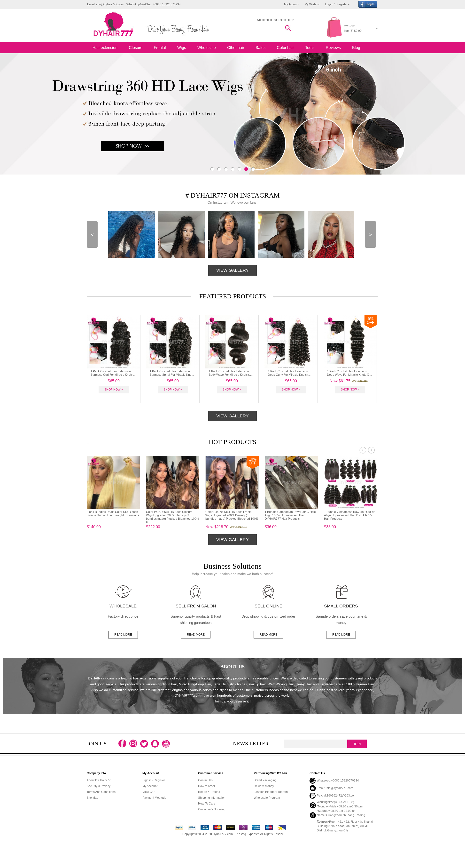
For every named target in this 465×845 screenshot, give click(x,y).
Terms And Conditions (101, 792)
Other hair (235, 48)
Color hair (285, 48)
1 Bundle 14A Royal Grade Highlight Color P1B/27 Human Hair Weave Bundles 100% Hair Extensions (229, 515)
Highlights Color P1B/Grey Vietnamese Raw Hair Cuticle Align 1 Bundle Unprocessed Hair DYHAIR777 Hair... (112, 515)
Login (329, 4)
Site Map (92, 797)
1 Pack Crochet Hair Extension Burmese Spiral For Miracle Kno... (172, 373)
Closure (135, 48)
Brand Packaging (265, 780)
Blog (356, 48)
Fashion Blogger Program (271, 792)
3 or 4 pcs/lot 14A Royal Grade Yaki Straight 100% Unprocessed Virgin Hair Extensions (350, 515)
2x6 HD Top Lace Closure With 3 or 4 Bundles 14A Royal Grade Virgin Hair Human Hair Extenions (170, 515)
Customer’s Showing (211, 809)
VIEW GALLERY (232, 270)
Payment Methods (154, 797)
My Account (291, 4)
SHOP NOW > (113, 389)
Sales (260, 48)
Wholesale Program (267, 797)
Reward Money (264, 786)
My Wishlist (312, 4)
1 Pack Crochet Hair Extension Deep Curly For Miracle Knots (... (289, 373)
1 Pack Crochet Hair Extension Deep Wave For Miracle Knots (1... (349, 373)
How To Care (206, 803)
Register (342, 4)
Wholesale (206, 48)
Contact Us (205, 780)
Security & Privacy (98, 786)
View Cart (148, 792)
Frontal (160, 48)
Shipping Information (211, 797)
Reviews (333, 48)
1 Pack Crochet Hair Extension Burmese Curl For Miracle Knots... (113, 373)
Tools (309, 48)
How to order (206, 786)
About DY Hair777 (99, 780)
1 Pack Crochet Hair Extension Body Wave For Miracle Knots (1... (231, 373)
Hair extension (105, 48)
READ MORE (123, 634)
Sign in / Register (153, 780)
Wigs (181, 48)
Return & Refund (209, 792)
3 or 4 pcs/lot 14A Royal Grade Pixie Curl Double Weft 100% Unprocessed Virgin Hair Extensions (289, 515)
